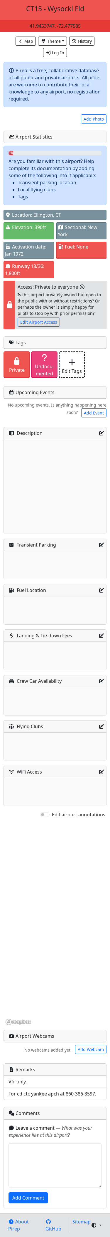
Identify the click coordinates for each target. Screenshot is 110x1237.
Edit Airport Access (38, 322)
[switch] (45, 814)
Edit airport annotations (78, 814)
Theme (54, 41)
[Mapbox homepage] (18, 1022)
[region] (55, 922)
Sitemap (81, 1221)
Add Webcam (91, 1049)
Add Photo (94, 119)
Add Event (94, 413)
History (85, 41)
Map (28, 41)
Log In (58, 52)
